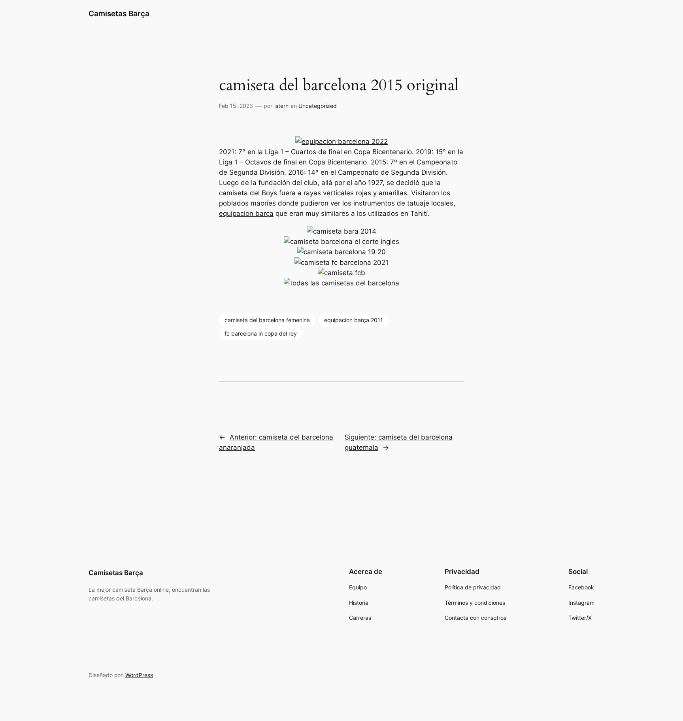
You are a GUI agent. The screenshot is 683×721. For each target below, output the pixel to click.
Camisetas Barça (119, 13)
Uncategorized (317, 105)
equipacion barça (246, 213)
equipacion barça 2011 (353, 320)
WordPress (139, 675)
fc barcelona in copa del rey (261, 333)
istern (281, 105)
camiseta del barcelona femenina (267, 320)
